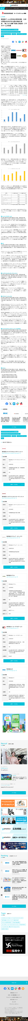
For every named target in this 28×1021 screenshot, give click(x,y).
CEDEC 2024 (16, 920)
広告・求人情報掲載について (14, 995)
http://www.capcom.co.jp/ (11, 576)
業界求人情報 (16, 8)
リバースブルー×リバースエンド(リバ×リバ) (10, 924)
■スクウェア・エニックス (6, 296)
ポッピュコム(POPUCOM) (6, 922)
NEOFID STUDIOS (5, 928)
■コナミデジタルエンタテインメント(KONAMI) (11, 328)
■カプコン (3, 368)
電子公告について (14, 999)
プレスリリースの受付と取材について (14, 997)
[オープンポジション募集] (14, 13)
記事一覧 (2, 8)
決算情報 (3, 16)
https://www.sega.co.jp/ (11, 670)
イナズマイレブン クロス (6, 918)
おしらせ (14, 1001)
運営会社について (14, 992)
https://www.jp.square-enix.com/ (12, 537)
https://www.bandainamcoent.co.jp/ (8, 498)
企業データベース (9, 8)
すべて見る (14, 427)
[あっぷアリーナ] (14, 723)
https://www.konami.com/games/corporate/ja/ (10, 453)
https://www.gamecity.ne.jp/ (12, 628)
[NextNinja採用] (14, 944)
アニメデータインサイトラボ (17, 918)
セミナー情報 (23, 8)
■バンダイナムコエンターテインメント (9, 273)
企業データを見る (14, 484)
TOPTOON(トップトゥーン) (7, 920)
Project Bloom (22, 924)
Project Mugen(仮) (16, 922)
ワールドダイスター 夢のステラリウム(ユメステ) (10, 926)
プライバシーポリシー (14, 1004)
